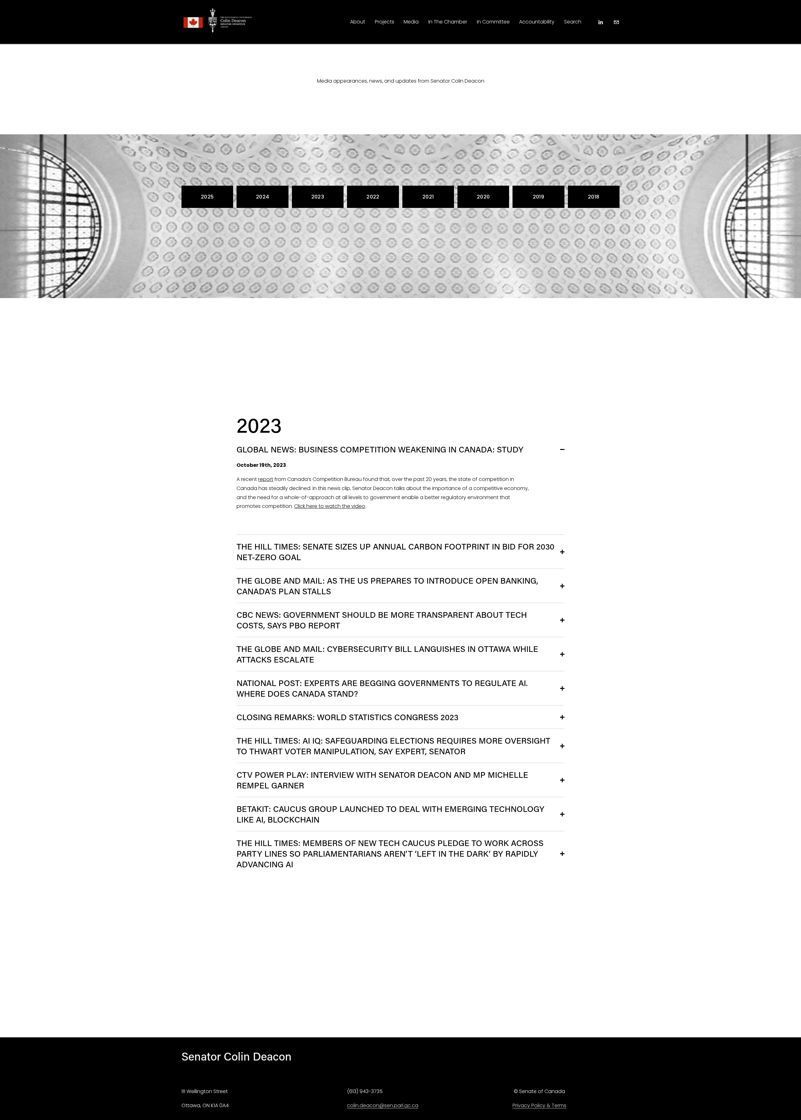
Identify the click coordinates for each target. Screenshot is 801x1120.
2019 (538, 196)
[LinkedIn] (600, 22)
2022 (372, 196)
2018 (593, 196)
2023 (317, 196)
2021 (428, 196)
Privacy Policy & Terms (539, 1105)
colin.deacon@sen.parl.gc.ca (382, 1105)
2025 (207, 196)
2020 (483, 196)
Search (572, 21)
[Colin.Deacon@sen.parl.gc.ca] (616, 22)
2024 (262, 196)
